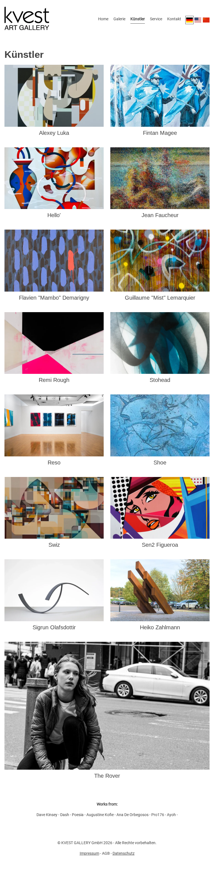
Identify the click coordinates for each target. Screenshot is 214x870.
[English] (197, 20)
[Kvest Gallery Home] (26, 20)
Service (156, 19)
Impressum (89, 853)
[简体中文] (206, 20)
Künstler (137, 19)
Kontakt (174, 19)
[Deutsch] (189, 20)
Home (103, 19)
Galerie (119, 19)
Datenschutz (124, 853)
